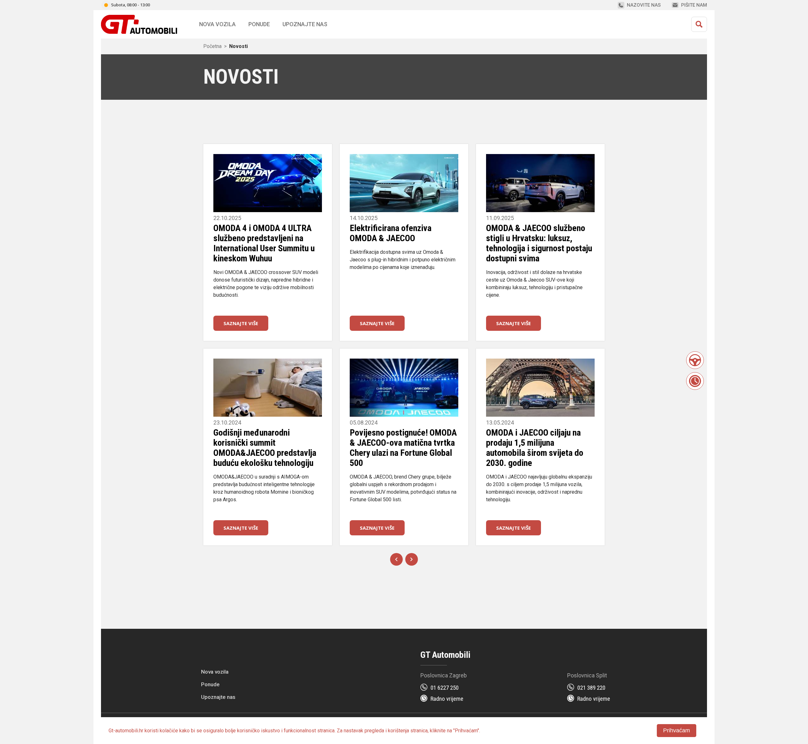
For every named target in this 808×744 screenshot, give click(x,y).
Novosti (238, 46)
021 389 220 (591, 687)
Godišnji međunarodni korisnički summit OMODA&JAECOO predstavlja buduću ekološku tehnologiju (264, 447)
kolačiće (169, 731)
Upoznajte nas (218, 697)
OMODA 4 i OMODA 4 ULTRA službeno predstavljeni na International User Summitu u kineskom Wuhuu (264, 243)
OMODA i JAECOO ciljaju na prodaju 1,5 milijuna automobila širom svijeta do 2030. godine (534, 447)
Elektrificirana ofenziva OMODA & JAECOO (390, 233)
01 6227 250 (445, 687)
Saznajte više (240, 323)
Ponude (210, 684)
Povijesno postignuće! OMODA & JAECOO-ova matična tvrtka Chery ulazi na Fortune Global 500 (403, 447)
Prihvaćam (676, 730)
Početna (212, 46)
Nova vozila (217, 24)
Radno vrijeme (447, 698)
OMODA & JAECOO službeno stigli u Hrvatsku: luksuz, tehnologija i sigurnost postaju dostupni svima (539, 243)
